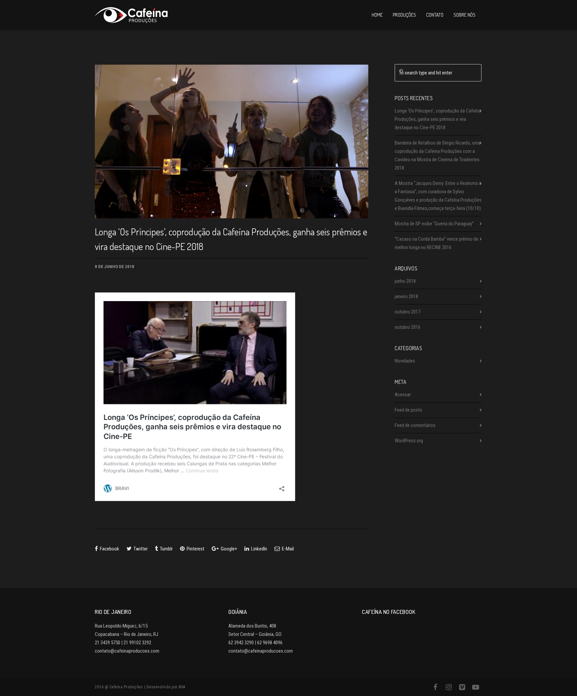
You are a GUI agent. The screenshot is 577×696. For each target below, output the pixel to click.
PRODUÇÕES (404, 15)
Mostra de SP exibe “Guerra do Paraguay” (434, 224)
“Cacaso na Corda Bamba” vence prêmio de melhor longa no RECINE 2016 (436, 243)
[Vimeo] (462, 687)
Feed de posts (408, 410)
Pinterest (195, 549)
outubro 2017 (407, 312)
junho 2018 (405, 281)
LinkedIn (258, 549)
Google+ (228, 549)
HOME (377, 15)
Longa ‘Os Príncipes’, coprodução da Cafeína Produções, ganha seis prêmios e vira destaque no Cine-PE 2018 (438, 119)
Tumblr (166, 549)
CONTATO (434, 15)
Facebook (109, 549)
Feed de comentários (415, 425)
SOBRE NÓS (464, 15)
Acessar (403, 395)
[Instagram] (448, 687)
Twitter (140, 549)
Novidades (405, 361)
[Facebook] (435, 687)
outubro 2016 (407, 327)
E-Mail (287, 549)
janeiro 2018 (406, 296)
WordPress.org (409, 441)
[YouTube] (475, 687)
